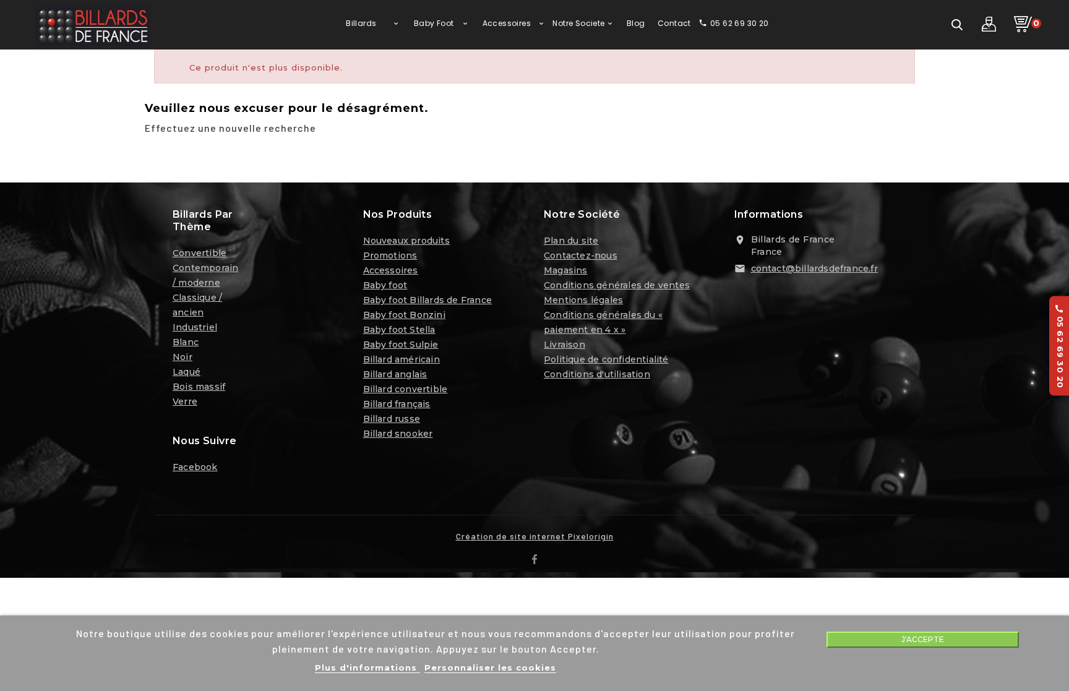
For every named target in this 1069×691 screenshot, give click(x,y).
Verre (185, 401)
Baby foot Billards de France (427, 300)
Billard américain (401, 359)
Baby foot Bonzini (404, 314)
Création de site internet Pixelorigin (535, 536)
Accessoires (390, 270)
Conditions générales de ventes (617, 285)
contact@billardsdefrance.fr (814, 268)
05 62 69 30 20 (1059, 345)
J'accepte (922, 639)
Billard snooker (398, 433)
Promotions (390, 255)
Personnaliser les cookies (490, 667)
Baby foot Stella (399, 329)
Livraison (564, 344)
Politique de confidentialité (606, 359)
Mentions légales (583, 300)
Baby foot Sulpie (401, 344)
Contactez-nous (580, 255)
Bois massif (199, 386)
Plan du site (571, 240)
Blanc (186, 342)
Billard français (397, 404)
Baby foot (385, 285)
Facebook (195, 467)
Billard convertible (405, 389)
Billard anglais (395, 374)
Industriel (195, 327)
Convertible (199, 253)
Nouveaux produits (406, 240)
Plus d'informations (367, 667)
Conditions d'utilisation (597, 374)
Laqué (186, 371)
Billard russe (392, 418)
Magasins (566, 270)
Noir (182, 357)
